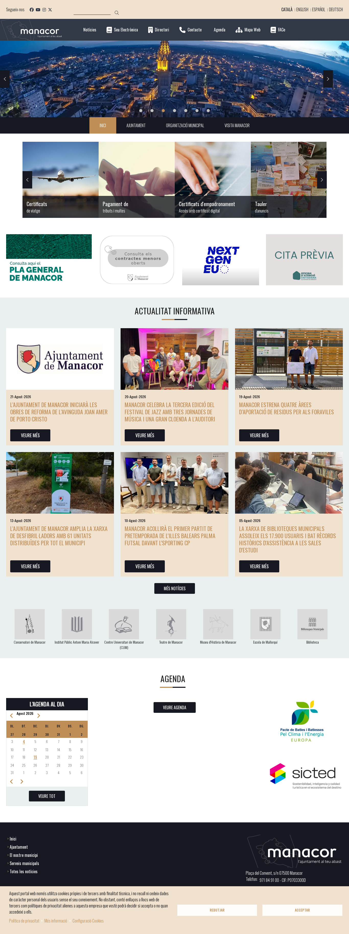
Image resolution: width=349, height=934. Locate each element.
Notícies (89, 29)
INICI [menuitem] (103, 125)
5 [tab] (185, 110)
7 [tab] (208, 110)
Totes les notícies (24, 871)
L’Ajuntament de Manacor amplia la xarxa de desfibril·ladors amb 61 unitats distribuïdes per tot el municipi (59, 535)
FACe (281, 29)
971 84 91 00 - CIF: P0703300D (283, 880)
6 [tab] (197, 110)
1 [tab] (140, 110)
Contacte (195, 29)
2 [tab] (152, 110)
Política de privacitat (24, 921)
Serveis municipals (24, 863)
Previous (5, 79)
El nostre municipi (24, 855)
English (302, 9)
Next (328, 79)
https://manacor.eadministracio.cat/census (213, 180)
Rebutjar (217, 910)
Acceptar (302, 910)
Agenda (219, 29)
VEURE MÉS (30, 435)
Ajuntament (19, 847)
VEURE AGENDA (174, 707)
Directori (162, 29)
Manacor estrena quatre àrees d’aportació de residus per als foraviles (286, 408)
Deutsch (336, 9)
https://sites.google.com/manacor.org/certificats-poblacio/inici (60, 180)
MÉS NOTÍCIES (174, 588)
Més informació (55, 921)
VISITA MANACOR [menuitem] (237, 125)
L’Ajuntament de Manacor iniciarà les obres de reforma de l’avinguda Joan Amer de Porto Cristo (59, 411)
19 (35, 757)
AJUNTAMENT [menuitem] (136, 125)
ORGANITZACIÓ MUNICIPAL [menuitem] (185, 125)
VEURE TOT (46, 796)
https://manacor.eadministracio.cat (289, 180)
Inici (13, 839)
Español (318, 9)
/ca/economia (137, 180)
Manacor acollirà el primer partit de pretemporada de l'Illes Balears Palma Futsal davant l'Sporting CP (170, 535)
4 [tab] (174, 110)
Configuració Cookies (88, 921)
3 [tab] (163, 110)
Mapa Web (252, 29)
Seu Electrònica (126, 29)
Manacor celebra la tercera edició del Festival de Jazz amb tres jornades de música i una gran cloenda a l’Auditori (170, 411)
